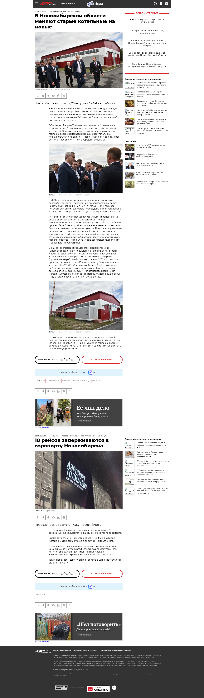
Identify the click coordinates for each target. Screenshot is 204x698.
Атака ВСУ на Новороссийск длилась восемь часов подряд (152, 183)
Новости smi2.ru (44, 427)
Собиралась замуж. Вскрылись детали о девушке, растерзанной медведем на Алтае (151, 472)
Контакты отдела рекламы (85, 650)
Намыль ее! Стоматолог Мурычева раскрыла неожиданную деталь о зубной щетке (152, 85)
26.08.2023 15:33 (41, 11)
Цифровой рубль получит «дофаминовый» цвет (147, 155)
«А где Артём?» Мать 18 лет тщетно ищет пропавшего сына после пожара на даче (152, 112)
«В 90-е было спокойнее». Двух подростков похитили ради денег (151, 480)
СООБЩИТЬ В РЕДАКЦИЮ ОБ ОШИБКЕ (116, 650)
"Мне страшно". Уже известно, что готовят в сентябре (150, 146)
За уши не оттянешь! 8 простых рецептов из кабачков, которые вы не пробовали (153, 103)
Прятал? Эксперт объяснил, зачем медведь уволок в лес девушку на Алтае (151, 445)
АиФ (54, 511)
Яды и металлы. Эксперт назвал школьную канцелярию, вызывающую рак (150, 454)
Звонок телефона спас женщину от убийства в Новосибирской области (147, 54)
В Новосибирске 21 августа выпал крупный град (147, 20)
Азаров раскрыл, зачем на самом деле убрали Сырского (150, 164)
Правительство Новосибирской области (52, 89)
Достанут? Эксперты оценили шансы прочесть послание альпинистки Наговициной (153, 491)
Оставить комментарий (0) (102, 360)
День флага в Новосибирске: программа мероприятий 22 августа (147, 65)
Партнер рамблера (77, 688)
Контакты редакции (62, 650)
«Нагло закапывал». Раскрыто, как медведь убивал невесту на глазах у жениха (152, 94)
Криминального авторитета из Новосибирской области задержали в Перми (147, 43)
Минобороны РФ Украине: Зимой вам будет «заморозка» (150, 173)
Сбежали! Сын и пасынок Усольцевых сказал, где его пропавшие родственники (153, 463)
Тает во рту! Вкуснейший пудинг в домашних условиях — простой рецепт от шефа (151, 121)
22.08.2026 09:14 (41, 436)
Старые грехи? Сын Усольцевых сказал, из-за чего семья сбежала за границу (152, 130)
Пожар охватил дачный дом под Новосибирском (147, 32)
